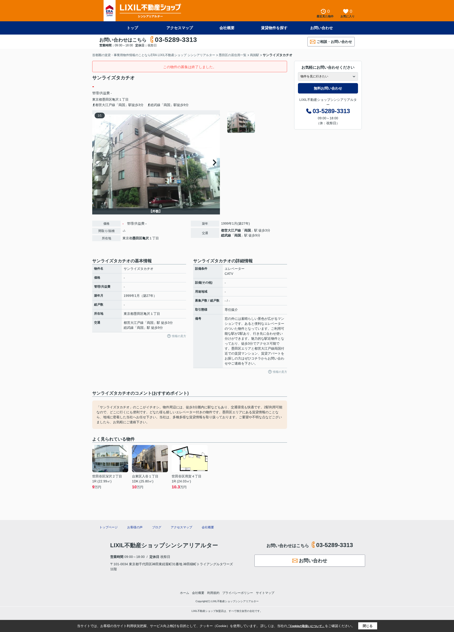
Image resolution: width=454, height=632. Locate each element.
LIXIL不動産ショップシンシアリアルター (164, 545)
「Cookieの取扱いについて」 (306, 626)
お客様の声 (135, 527)
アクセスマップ (179, 28)
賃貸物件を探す (274, 28)
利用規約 (213, 593)
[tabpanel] (256, 122)
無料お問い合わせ (328, 88)
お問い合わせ (321, 28)
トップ (132, 28)
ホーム (184, 593)
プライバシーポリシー (237, 593)
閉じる (368, 626)
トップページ (108, 527)
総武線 (226, 235)
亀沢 (115, 99)
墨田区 (107, 99)
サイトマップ (265, 593)
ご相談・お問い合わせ (334, 42)
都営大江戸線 (231, 230)
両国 (247, 230)
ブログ (156, 527)
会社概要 (227, 28)
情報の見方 (179, 336)
